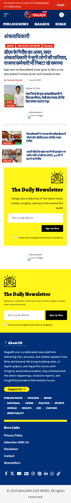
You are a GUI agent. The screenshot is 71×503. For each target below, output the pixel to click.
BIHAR (10, 45)
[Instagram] (33, 473)
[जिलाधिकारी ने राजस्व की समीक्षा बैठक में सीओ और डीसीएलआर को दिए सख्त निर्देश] (12, 138)
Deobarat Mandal (14, 80)
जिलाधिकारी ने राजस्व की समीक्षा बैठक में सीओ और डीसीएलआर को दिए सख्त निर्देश (46, 137)
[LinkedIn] (46, 473)
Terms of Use (14, 6)
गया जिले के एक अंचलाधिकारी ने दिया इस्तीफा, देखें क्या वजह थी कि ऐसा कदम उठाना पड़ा (45, 98)
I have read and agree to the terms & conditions (41, 238)
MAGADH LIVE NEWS (29, 45)
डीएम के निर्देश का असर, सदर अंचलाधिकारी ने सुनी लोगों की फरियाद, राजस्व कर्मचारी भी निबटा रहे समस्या (35, 58)
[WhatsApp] (52, 473)
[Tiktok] (58, 473)
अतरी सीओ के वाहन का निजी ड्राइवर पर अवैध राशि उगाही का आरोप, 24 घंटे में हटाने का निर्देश (46, 155)
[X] (12, 473)
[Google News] (26, 473)
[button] (60, 5)
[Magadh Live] (35, 15)
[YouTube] (19, 473)
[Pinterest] (39, 473)
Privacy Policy (42, 3)
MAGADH (11, 106)
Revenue (48, 45)
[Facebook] (6, 473)
